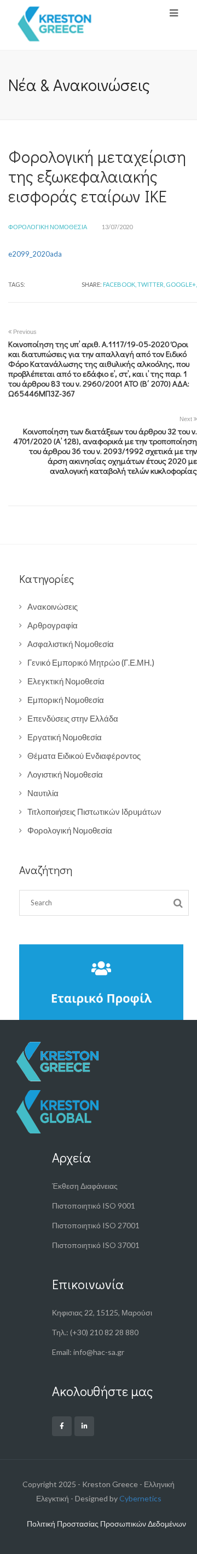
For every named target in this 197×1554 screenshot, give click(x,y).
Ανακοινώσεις (52, 606)
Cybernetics (140, 1498)
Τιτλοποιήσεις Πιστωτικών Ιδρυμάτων (94, 811)
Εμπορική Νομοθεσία (65, 700)
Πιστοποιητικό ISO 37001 (96, 1245)
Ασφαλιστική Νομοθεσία (70, 644)
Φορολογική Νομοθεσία (47, 226)
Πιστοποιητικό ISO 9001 (93, 1205)
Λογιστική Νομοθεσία (65, 774)
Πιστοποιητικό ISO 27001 (96, 1225)
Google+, (181, 284)
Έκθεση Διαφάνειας (85, 1185)
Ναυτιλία (43, 793)
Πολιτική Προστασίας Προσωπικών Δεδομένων (106, 1523)
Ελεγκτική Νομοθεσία (66, 681)
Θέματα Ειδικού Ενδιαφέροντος (84, 756)
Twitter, (151, 284)
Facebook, (119, 284)
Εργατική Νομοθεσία (64, 737)
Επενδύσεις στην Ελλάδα (72, 718)
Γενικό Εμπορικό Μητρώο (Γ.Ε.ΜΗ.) (90, 662)
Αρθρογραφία (52, 625)
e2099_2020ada (35, 253)
